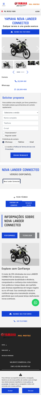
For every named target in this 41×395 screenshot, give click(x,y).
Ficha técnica (22, 197)
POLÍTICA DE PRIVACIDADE (7, 355)
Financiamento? (11, 133)
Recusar (30, 391)
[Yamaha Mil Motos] (27, 4)
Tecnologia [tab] (27, 235)
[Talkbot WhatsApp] (35, 302)
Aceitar (10, 391)
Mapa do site (5, 350)
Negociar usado (10, 136)
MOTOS (3, 345)
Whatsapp (8, 142)
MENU (3, 5)
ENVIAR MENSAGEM (20, 155)
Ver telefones (21, 321)
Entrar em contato (14, 204)
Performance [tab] (9, 235)
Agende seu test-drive (22, 32)
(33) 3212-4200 (22, 89)
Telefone (21, 142)
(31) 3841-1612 (22, 81)
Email (32, 142)
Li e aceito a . (20, 148)
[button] (3, 48)
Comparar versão (29, 204)
